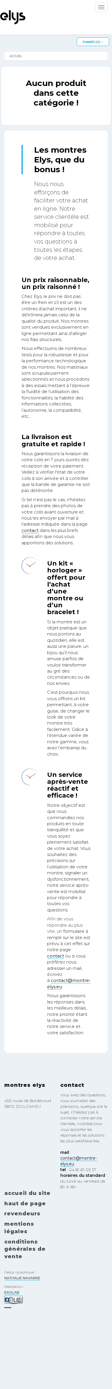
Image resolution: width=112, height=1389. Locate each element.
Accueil (15, 56)
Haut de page (25, 1203)
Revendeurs (22, 1213)
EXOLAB (11, 1292)
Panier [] (92, 42)
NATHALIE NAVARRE (22, 1278)
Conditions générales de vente (25, 1249)
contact (30, 530)
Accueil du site (27, 1193)
